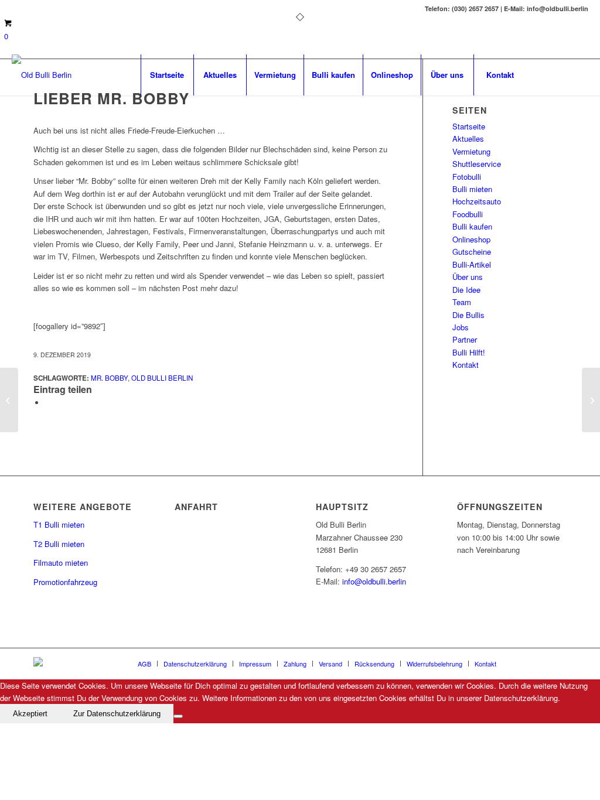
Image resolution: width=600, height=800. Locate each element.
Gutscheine (471, 251)
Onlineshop (471, 239)
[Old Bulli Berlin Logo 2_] (41, 74)
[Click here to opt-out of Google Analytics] (178, 716)
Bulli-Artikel (471, 264)
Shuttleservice (476, 163)
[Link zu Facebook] (544, 74)
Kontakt (465, 364)
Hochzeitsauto (476, 201)
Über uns (467, 276)
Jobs (460, 327)
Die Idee (466, 289)
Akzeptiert (30, 713)
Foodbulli (467, 214)
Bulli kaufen (472, 226)
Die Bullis (468, 314)
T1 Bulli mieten (58, 524)
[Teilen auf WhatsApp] (48, 402)
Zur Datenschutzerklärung (117, 713)
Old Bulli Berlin (162, 377)
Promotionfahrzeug (65, 581)
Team (461, 301)
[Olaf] (9, 400)
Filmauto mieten (60, 562)
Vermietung (471, 151)
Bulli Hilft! (468, 352)
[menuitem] (167, 74)
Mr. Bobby (109, 377)
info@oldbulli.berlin (374, 581)
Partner (464, 339)
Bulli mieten (472, 188)
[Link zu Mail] (562, 74)
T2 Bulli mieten (58, 543)
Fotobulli (466, 176)
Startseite (468, 126)
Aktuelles (468, 138)
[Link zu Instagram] (579, 74)
